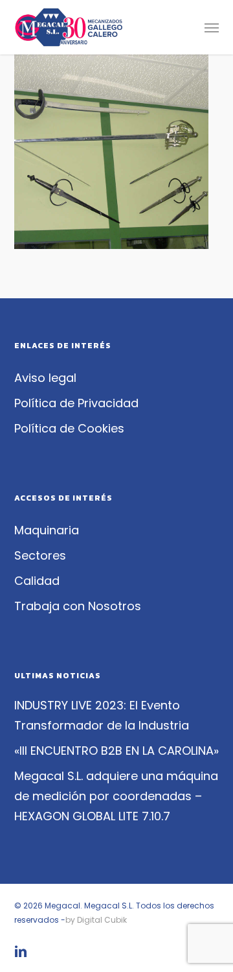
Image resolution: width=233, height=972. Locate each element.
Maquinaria (46, 530)
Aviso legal (45, 378)
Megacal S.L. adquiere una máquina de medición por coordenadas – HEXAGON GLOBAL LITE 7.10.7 (116, 796)
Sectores (40, 555)
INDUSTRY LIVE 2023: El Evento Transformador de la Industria (101, 715)
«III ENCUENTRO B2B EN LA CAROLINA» (116, 750)
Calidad (37, 581)
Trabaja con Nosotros (77, 606)
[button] (212, 27)
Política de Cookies (69, 428)
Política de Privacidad (76, 403)
